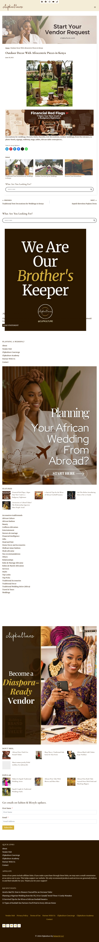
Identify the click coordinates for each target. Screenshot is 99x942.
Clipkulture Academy (10, 355)
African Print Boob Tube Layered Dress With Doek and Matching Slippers (86, 781)
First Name (6, 808)
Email (4, 817)
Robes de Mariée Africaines (13, 566)
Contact (5, 362)
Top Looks (6, 575)
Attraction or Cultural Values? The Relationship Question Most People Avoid (22, 504)
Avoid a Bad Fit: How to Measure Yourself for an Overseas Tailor (27, 892)
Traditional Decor (9, 584)
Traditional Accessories (11, 581)
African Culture (8, 518)
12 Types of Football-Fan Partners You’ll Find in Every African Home (29, 903)
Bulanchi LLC (58, 936)
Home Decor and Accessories (13, 545)
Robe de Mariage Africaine (12, 563)
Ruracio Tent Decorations (73, 176)
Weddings (6, 592)
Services (5, 569)
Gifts (4, 539)
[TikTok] (57, 1)
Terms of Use (35, 916)
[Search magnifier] (91, 189)
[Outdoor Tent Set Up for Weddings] (49, 167)
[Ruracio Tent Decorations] (79, 167)
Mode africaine (8, 551)
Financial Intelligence (10, 536)
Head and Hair (8, 542)
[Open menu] (95, 7)
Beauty (5, 524)
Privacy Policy (22, 916)
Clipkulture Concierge (11, 352)
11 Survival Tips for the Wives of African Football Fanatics (24, 899)
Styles (4, 572)
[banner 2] (49, 123)
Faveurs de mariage (10, 533)
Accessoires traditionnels (12, 515)
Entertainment (8, 530)
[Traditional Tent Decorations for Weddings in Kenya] (19, 167)
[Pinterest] (42, 1)
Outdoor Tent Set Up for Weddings (46, 176)
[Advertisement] (49, 610)
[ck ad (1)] (49, 30)
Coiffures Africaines (10, 527)
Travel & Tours (8, 590)
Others (5, 557)
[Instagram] (49, 1)
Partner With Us (8, 359)
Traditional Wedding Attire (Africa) (16, 586)
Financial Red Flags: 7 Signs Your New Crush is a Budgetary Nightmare (21, 494)
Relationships (7, 560)
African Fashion (8, 521)
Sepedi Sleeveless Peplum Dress (84, 202)
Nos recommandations (11, 554)
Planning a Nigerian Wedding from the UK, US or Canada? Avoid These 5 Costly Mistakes (37, 896)
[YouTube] (53, 1)
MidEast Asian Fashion (11, 548)
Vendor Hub (7, 349)
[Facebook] (45, 1)
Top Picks (6, 578)
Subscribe (8, 827)
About (4, 346)
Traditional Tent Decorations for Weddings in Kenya (23, 202)
